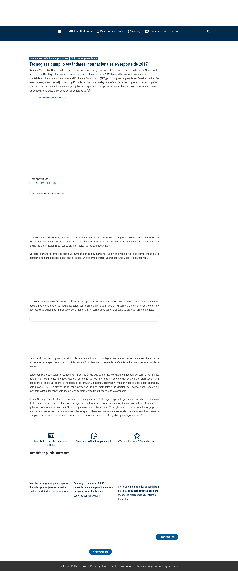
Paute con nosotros (121, 566)
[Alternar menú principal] (59, 31)
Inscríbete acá (167, 536)
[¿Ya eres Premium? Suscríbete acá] (137, 435)
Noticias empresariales (84, 58)
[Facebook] (48, 183)
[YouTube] (60, 539)
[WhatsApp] (30, 183)
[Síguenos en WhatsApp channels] (94, 435)
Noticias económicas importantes (49, 58)
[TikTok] (55, 539)
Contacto (64, 566)
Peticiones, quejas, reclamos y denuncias (156, 566)
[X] (36, 183)
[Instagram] (50, 539)
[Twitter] (39, 539)
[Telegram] (54, 183)
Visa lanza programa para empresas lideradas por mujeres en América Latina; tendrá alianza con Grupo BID (49, 487)
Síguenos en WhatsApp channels (94, 441)
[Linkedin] (45, 539)
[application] (90, 31)
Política (75, 566)
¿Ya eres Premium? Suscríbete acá (137, 441)
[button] (80, 31)
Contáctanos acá (100, 551)
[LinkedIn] (42, 183)
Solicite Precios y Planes (95, 566)
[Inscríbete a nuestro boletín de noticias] (51, 435)
